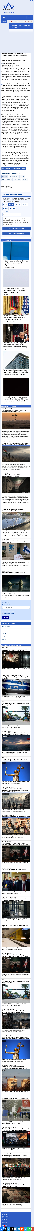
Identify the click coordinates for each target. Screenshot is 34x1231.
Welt (15, 27)
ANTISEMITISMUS (7, 626)
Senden (5, 617)
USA (12, 27)
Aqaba (25, 179)
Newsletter (4, 1222)
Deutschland (14, 25)
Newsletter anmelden (9, 611)
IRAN (3, 636)
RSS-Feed (4, 1224)
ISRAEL (4, 630)
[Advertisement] (17, 43)
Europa (25, 25)
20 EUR (18, 204)
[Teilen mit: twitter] (5, 1229)
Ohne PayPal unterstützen (16, 233)
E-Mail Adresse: (6, 604)
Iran (29, 25)
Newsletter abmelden (9, 613)
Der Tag (4, 1217)
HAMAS (4, 633)
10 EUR (11, 204)
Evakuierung (7, 179)
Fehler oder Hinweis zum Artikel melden (13, 168)
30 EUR (25, 204)
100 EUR (12, 208)
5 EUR (5, 204)
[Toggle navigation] (28, 17)
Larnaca (17, 179)
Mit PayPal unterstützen (16, 228)
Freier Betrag (6, 212)
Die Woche (4, 1219)
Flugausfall (14, 176)
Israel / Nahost (5, 1216)
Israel (20, 25)
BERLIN (4, 640)
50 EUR (5, 208)
